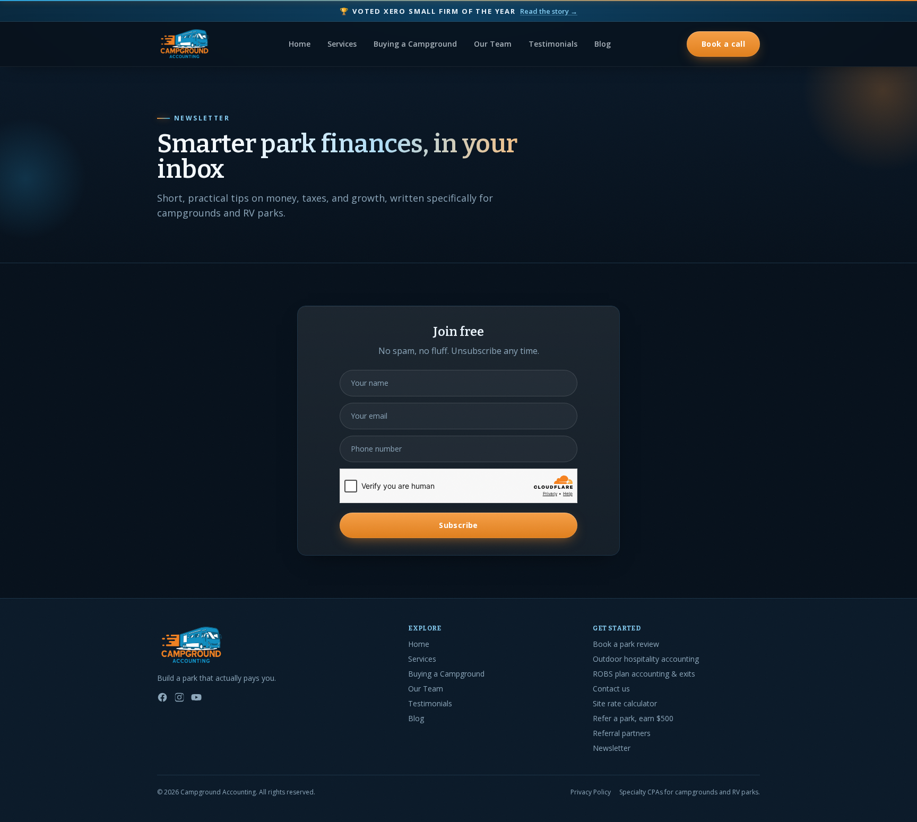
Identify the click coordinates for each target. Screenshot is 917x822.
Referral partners (622, 733)
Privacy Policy (590, 792)
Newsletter (611, 748)
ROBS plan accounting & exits (644, 674)
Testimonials (553, 44)
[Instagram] (179, 697)
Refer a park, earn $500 (633, 718)
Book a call (723, 44)
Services (342, 44)
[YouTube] (196, 697)
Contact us (611, 688)
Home (299, 44)
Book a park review (626, 644)
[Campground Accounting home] (184, 44)
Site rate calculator (625, 703)
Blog (602, 44)
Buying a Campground (415, 44)
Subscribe (458, 525)
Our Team (493, 44)
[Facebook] (162, 697)
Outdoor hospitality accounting (646, 659)
